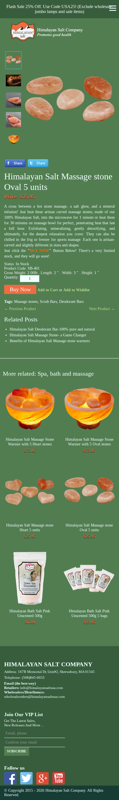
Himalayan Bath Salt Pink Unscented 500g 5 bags (89, 613)
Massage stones (26, 302)
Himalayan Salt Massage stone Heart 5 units (29, 527)
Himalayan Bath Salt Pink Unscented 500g (29, 613)
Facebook (10, 778)
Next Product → (102, 309)
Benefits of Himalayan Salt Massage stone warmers (50, 341)
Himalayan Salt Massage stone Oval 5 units (89, 527)
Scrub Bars (48, 302)
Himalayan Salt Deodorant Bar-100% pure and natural (52, 329)
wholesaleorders (16, 697)
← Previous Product (20, 309)
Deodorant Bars (71, 302)
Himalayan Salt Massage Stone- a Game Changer (48, 335)
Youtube (58, 778)
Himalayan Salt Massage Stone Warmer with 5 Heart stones (30, 442)
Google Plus (42, 778)
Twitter (26, 778)
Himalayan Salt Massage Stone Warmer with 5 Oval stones (89, 442)
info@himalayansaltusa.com (41, 688)
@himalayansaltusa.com (46, 697)
